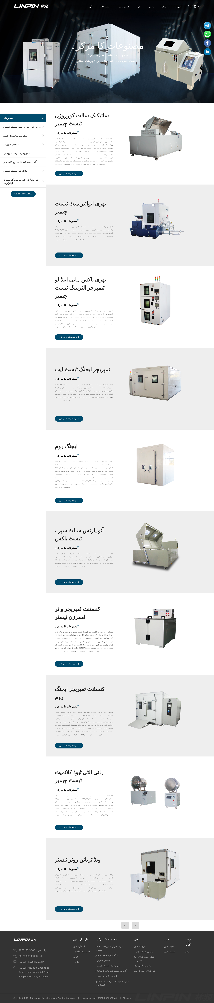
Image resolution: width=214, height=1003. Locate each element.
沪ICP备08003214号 (108, 998)
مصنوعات (8, 117)
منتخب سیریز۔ (11, 144)
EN (199, 6)
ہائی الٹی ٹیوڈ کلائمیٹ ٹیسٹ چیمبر (79, 776)
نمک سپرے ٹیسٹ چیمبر (15, 135)
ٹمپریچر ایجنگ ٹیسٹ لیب (82, 369)
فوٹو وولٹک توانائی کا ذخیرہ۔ (144, 958)
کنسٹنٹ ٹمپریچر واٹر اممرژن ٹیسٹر (77, 613)
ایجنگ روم (66, 446)
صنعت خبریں (169, 951)
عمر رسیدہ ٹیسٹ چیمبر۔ (16, 153)
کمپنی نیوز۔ (168, 946)
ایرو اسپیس (139, 946)
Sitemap (127, 998)
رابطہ (76, 962)
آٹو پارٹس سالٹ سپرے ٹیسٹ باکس (79, 534)
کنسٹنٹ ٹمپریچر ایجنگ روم (80, 693)
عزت (75, 956)
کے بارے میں (79, 946)
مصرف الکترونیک (142, 965)
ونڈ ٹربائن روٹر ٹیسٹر (78, 860)
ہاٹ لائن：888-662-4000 (32, 950)
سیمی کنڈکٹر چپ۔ (143, 951)
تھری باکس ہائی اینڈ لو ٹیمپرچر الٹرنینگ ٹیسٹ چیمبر (80, 288)
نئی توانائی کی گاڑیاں (144, 970)
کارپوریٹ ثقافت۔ (81, 951)
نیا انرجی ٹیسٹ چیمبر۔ (15, 170)
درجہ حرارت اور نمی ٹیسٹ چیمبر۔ (22, 126)
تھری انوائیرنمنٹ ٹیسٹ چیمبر (80, 208)
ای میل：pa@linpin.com (31, 961)
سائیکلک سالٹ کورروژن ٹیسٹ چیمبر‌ (82, 119)
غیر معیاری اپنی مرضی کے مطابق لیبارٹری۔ (21, 181)
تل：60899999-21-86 (30, 956)
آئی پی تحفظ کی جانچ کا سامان (19, 162)
